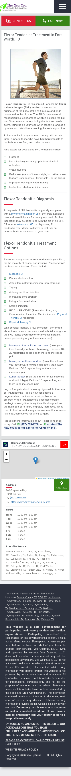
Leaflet (39, 478)
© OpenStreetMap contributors (59, 478)
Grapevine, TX (16, 615)
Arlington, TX (35, 608)
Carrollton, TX (16, 600)
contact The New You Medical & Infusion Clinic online (33, 426)
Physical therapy (18, 322)
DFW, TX (42, 597)
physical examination (23, 213)
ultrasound (23, 224)
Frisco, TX (30, 604)
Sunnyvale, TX (16, 604)
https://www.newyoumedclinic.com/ (30, 502)
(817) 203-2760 (18, 497)
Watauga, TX (47, 619)
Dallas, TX (30, 600)
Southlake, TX (32, 619)
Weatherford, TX (18, 608)
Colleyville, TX (16, 611)
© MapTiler (46, 478)
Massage (14, 273)
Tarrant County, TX (27, 597)
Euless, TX (30, 611)
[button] (35, 460)
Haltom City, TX (34, 615)
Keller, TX (48, 615)
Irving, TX (41, 600)
